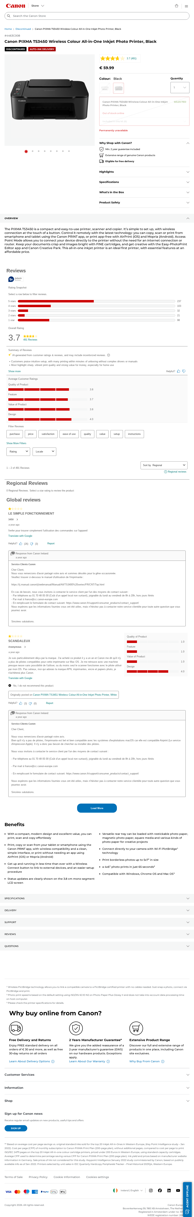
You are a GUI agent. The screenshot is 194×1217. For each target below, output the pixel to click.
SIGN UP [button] (16, 1128)
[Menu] (186, 6)
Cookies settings (97, 1177)
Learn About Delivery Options (29, 1061)
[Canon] (15, 6)
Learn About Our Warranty (87, 1061)
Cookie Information (67, 1177)
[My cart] (177, 6)
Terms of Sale (14, 1177)
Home (8, 28)
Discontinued (23, 28)
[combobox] (97, 16)
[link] (144, 106)
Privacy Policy (38, 1177)
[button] (26, 151)
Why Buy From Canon (144, 1061)
